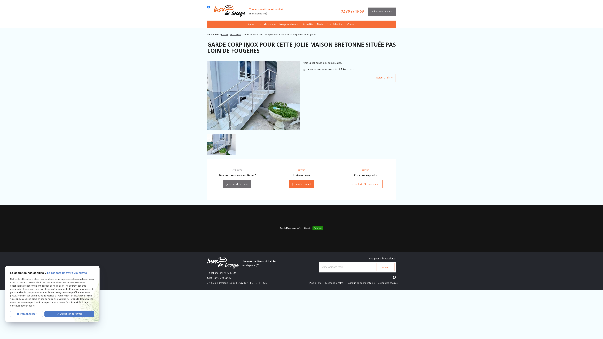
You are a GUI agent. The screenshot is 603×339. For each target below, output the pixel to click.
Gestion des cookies (387, 283)
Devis (320, 24)
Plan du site (315, 283)
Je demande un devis (382, 11)
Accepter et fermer (71, 313)
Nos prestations (287, 24)
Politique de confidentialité (361, 283)
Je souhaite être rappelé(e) (365, 184)
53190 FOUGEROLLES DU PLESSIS (237, 283)
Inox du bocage (267, 24)
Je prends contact (301, 184)
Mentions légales (334, 283)
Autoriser (318, 228)
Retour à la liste (384, 77)
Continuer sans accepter (22, 305)
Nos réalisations (335, 24)
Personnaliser (28, 313)
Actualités (308, 24)
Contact (351, 24)
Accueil (251, 24)
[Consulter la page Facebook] (208, 7)
